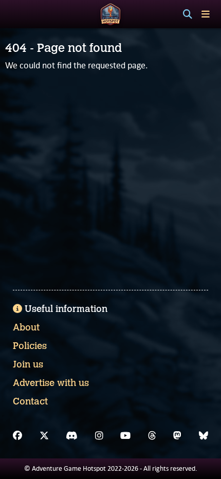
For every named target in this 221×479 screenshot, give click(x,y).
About (26, 327)
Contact (30, 401)
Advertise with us (51, 383)
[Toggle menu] (205, 14)
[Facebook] (17, 435)
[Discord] (72, 435)
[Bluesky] (203, 435)
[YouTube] (125, 435)
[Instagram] (99, 435)
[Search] (187, 14)
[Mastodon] (177, 435)
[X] (44, 435)
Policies (30, 346)
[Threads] (152, 435)
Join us (28, 364)
